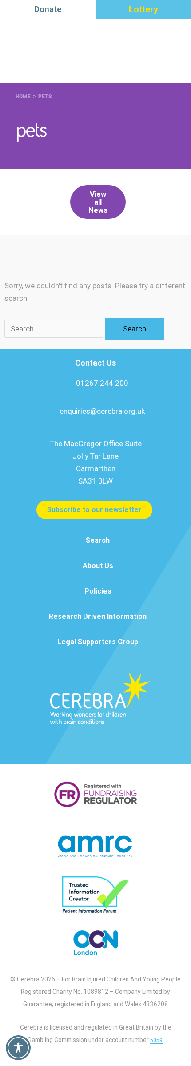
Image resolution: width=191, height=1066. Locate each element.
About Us (98, 565)
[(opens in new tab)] (95, 793)
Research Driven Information (98, 616)
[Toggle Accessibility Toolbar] (18, 1047)
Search (98, 540)
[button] (98, 202)
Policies (97, 591)
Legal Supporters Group (97, 642)
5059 (156, 1040)
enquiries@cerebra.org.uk (102, 411)
